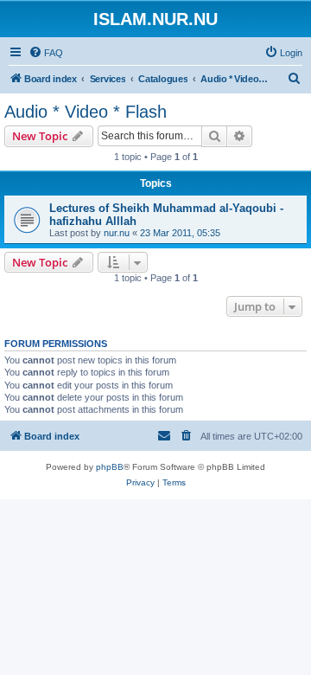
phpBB (110, 467)
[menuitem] (46, 52)
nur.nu (117, 233)
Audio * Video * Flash (85, 111)
